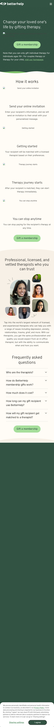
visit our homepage (34, 59)
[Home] (12, 4)
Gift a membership (27, 44)
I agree (37, 722)
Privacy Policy (39, 708)
